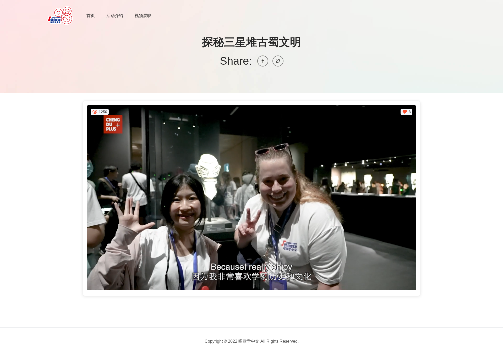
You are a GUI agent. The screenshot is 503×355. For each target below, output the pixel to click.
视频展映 (143, 15)
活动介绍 (114, 15)
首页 (90, 15)
